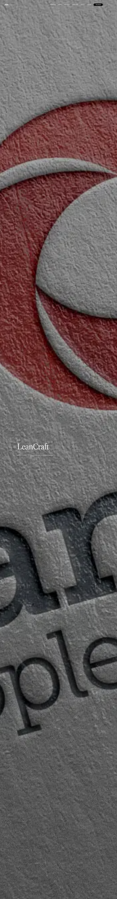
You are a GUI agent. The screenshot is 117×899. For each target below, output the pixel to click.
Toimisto (89, 4)
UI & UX (83, 4)
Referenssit (53, 4)
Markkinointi (75, 4)
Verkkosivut (67, 4)
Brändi (59, 4)
